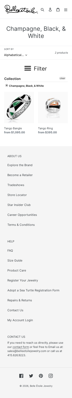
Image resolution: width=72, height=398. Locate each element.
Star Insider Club (19, 205)
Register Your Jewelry (22, 280)
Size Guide (14, 260)
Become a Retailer (20, 175)
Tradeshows (15, 185)
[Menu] (66, 9)
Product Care (16, 270)
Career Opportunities (22, 215)
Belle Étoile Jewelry (41, 385)
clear (62, 78)
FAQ (10, 250)
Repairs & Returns (19, 300)
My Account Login (20, 320)
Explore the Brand (19, 165)
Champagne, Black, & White (26, 85)
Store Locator (17, 195)
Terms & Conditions (21, 225)
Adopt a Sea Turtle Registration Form (33, 290)
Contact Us (15, 310)
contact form (21, 347)
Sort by (9, 49)
